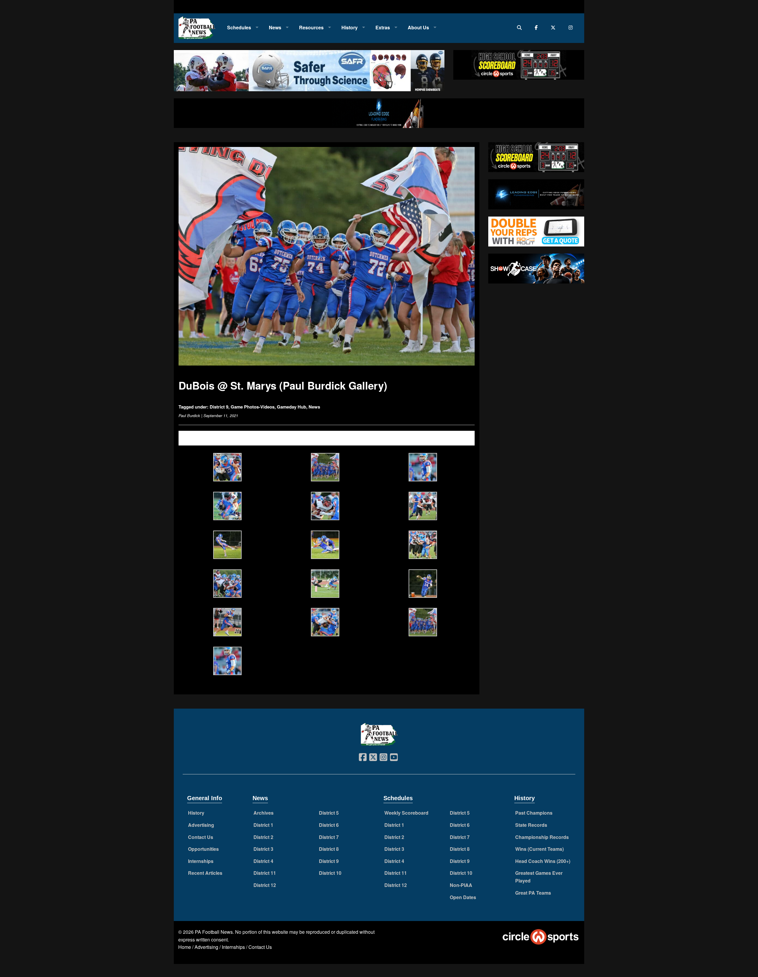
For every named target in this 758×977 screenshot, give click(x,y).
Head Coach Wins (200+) (542, 861)
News (275, 27)
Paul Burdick (189, 415)
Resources (311, 27)
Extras (382, 27)
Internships (200, 861)
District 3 (263, 848)
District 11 (264, 872)
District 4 (263, 861)
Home (184, 947)
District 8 (329, 848)
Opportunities (203, 848)
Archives (263, 812)
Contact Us (200, 837)
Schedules (239, 27)
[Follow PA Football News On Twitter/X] (554, 27)
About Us (418, 27)
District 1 (263, 824)
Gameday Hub (291, 406)
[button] (227, 468)
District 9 (219, 406)
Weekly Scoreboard (406, 812)
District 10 (330, 872)
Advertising (201, 824)
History (349, 27)
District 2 (263, 837)
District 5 (329, 812)
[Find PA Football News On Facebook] (537, 27)
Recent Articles (205, 872)
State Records (531, 824)
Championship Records (542, 837)
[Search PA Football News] (521, 27)
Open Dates (463, 897)
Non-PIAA (461, 885)
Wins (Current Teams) (539, 848)
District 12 (264, 885)
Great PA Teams (533, 892)
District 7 (329, 837)
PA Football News (214, 931)
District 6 (329, 824)
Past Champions (534, 812)
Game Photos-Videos (252, 406)
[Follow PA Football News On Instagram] (572, 27)
